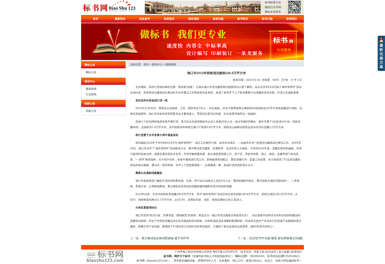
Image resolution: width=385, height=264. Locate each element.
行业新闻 (91, 94)
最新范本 (120, 18)
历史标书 (144, 18)
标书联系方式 (273, 2)
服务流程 (193, 18)
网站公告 (91, 72)
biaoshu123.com (157, 260)
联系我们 (291, 18)
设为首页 (271, 251)
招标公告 (91, 110)
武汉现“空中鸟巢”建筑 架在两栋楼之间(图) (276, 238)
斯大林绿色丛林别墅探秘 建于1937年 (165, 238)
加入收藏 (284, 251)
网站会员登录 (273, 11)
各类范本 (169, 18)
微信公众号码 (273, 7)
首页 (95, 18)
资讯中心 (157, 64)
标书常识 (242, 18)
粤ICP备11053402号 (225, 251)
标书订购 (267, 18)
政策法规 (218, 18)
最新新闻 (91, 88)
